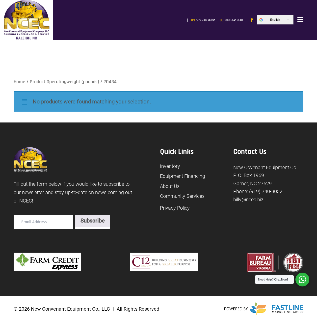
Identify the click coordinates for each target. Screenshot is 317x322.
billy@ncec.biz (248, 199)
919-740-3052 (203, 20)
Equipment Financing (182, 176)
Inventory (170, 166)
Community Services (182, 196)
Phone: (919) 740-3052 (257, 191)
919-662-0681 (231, 20)
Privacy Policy (175, 208)
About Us (170, 186)
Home (19, 82)
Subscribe (92, 221)
